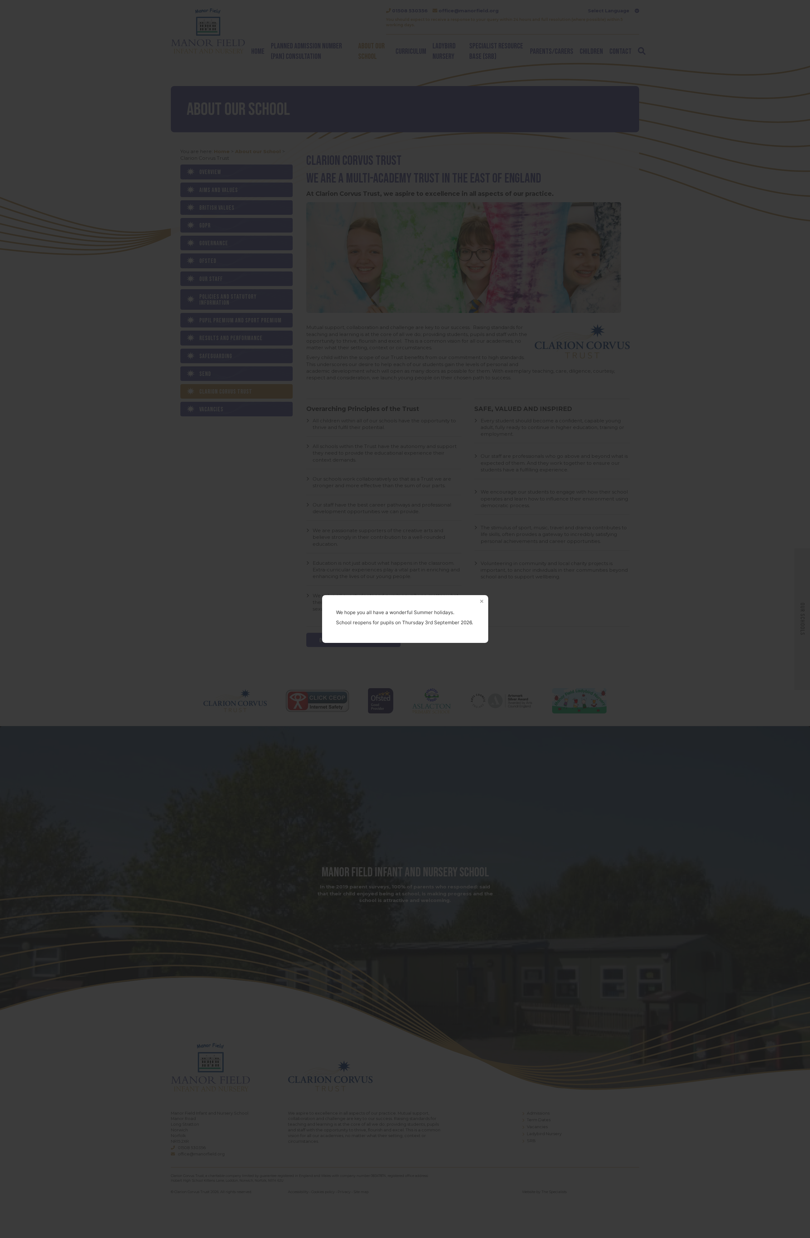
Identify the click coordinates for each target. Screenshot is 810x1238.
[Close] (482, 601)
